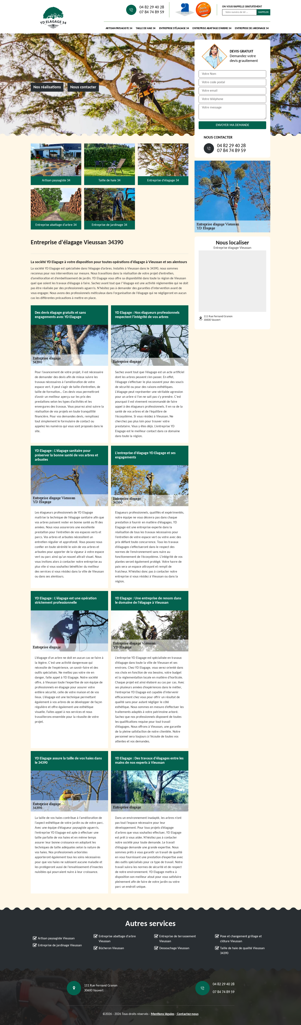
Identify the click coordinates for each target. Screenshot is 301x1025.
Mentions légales (162, 1014)
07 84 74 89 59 (151, 12)
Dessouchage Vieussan (174, 948)
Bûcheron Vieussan (111, 948)
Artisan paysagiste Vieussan (56, 938)
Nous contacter (83, 87)
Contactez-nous (187, 1014)
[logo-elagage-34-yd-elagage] (53, 18)
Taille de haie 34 (145, 28)
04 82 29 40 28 (151, 7)
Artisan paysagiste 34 (119, 28)
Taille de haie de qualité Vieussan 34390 (242, 951)
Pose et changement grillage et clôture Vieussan (241, 939)
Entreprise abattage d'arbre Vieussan (117, 939)
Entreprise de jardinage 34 (251, 28)
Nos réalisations (47, 87)
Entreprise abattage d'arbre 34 (211, 28)
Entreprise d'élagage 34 (174, 28)
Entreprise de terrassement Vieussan (177, 939)
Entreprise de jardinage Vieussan (60, 945)
